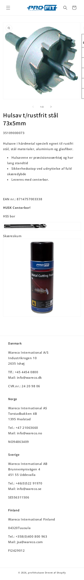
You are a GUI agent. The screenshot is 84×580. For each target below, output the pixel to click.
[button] (8, 7)
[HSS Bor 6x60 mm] (42, 230)
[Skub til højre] (50, 106)
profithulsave (36, 572)
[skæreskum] (42, 316)
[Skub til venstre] (33, 106)
